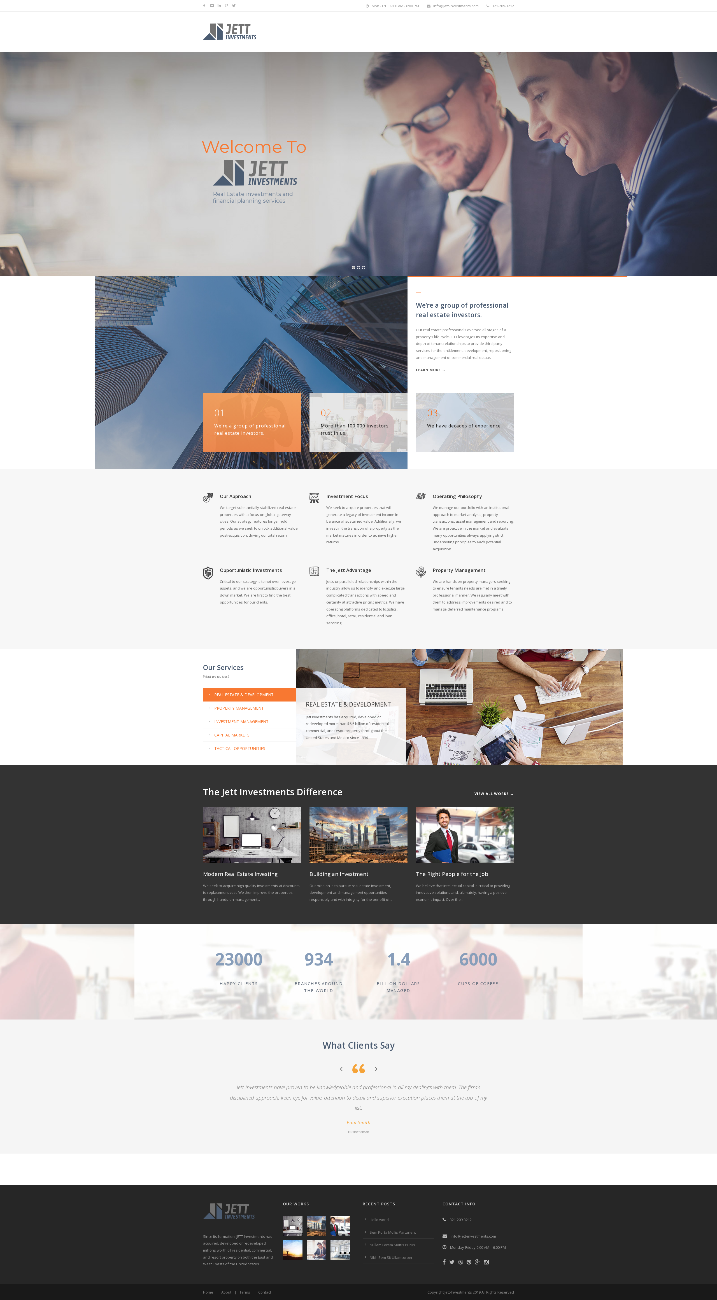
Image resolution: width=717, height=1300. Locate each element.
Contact (264, 1292)
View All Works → (494, 793)
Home (208, 1292)
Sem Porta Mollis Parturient (393, 1232)
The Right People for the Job (452, 874)
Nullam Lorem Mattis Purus (392, 1244)
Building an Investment (339, 874)
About (226, 1292)
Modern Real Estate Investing (240, 874)
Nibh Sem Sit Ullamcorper (391, 1257)
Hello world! (380, 1219)
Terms (244, 1292)
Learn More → (431, 370)
